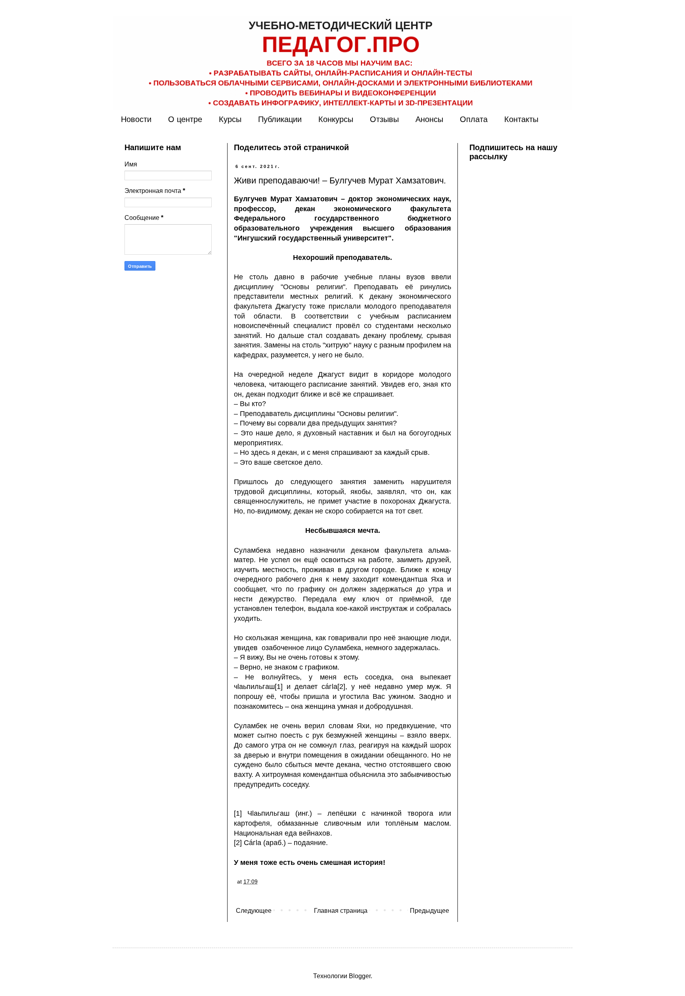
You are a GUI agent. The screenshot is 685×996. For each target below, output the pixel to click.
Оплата (474, 119)
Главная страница (340, 910)
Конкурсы (335, 119)
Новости (136, 119)
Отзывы (384, 119)
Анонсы (429, 119)
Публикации (280, 119)
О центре (185, 119)
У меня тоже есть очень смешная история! (309, 862)
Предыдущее (429, 910)
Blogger (360, 976)
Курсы (230, 119)
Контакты (521, 119)
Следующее (254, 910)
